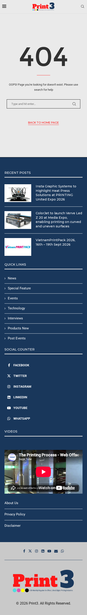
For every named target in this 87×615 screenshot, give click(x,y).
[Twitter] (30, 551)
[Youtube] (49, 551)
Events (13, 298)
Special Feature (19, 288)
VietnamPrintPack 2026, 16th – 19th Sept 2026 (55, 242)
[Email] (56, 551)
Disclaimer (12, 526)
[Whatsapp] (62, 551)
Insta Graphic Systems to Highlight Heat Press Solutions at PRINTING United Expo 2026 (56, 192)
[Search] (82, 6)
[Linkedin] (42, 551)
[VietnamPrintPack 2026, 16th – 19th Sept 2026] (17, 247)
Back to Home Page (43, 122)
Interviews (15, 318)
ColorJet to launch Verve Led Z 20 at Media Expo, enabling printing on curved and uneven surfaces (59, 219)
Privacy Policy (14, 514)
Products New (18, 328)
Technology (16, 308)
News (12, 278)
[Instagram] (36, 551)
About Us (11, 503)
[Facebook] (24, 551)
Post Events (17, 338)
